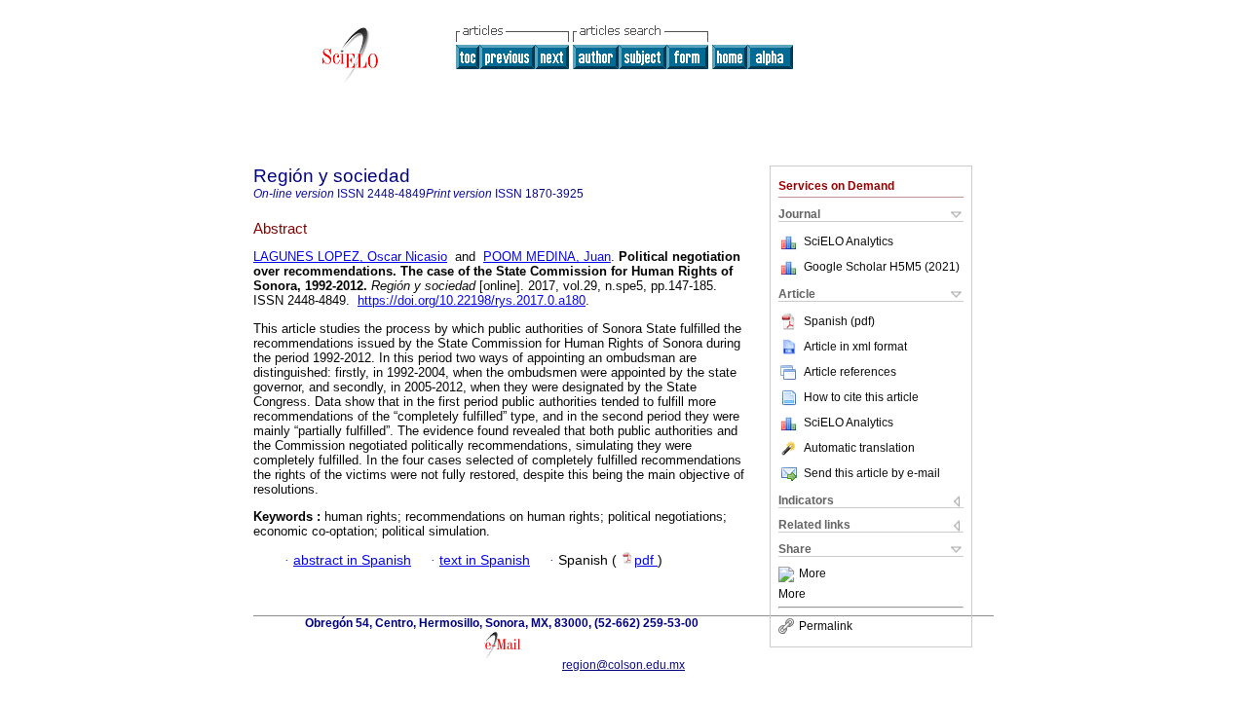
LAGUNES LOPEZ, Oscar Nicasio (350, 256)
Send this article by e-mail (872, 473)
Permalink (825, 626)
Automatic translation (859, 448)
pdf (646, 560)
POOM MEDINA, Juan (547, 256)
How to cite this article (861, 397)
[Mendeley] (788, 574)
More (812, 574)
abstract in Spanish (352, 560)
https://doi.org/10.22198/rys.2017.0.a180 (472, 300)
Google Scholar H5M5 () (882, 267)
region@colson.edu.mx (623, 665)
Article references (850, 372)
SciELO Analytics (848, 241)
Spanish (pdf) (839, 321)
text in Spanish (484, 560)
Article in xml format (855, 346)
